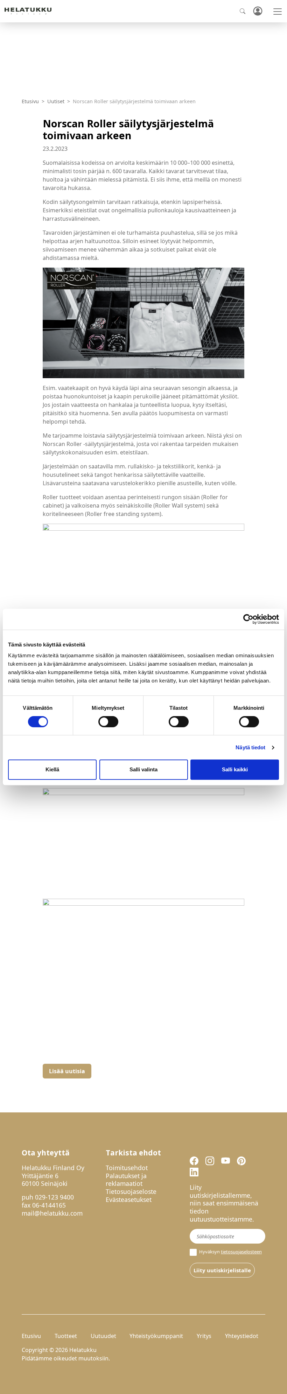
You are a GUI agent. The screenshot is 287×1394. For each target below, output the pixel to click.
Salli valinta (144, 769)
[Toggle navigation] (277, 11)
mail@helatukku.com (52, 1213)
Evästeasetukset (129, 1199)
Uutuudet (103, 1336)
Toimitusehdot (127, 1167)
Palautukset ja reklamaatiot (126, 1180)
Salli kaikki (235, 769)
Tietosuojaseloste (131, 1191)
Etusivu (30, 101)
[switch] (108, 721)
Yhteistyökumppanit (156, 1336)
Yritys (204, 1336)
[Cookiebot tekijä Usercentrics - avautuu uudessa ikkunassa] (248, 619)
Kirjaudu (257, 11)
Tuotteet (66, 1336)
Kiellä (52, 769)
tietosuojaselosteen (241, 1251)
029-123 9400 (54, 1197)
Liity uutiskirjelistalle (222, 1270)
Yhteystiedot (241, 1336)
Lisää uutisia (67, 1071)
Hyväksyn (230, 1252)
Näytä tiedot (250, 747)
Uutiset (55, 101)
